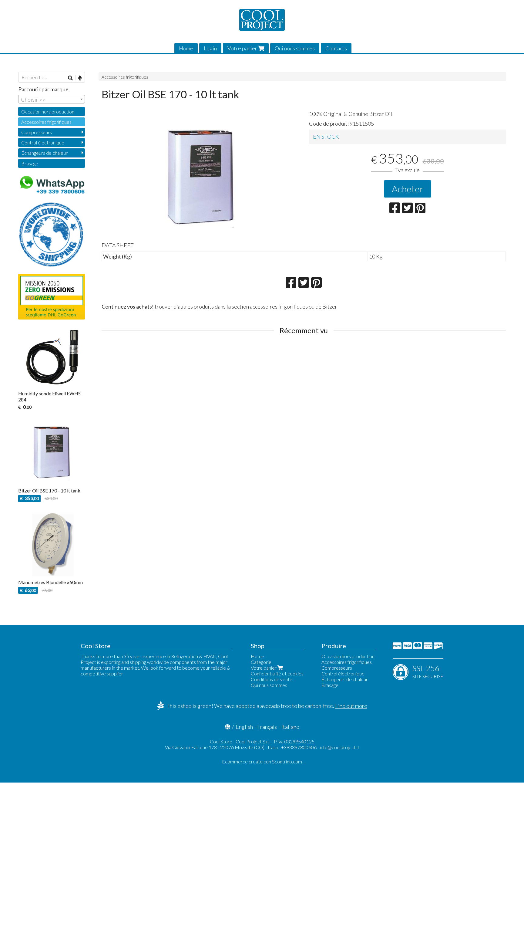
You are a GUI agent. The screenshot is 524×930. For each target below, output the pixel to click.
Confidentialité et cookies (277, 673)
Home (186, 48)
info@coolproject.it (339, 747)
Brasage (29, 163)
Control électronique (42, 142)
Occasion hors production (47, 111)
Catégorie (261, 662)
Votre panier (242, 48)
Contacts (336, 48)
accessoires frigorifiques (279, 306)
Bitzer (329, 306)
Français (267, 726)
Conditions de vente (271, 679)
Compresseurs (36, 132)
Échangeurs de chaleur (44, 153)
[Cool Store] (262, 20)
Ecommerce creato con (262, 761)
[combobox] (51, 99)
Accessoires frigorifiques (125, 76)
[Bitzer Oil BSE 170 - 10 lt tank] (200, 175)
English (244, 726)
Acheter (407, 188)
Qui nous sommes (295, 48)
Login (210, 48)
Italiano (290, 726)
